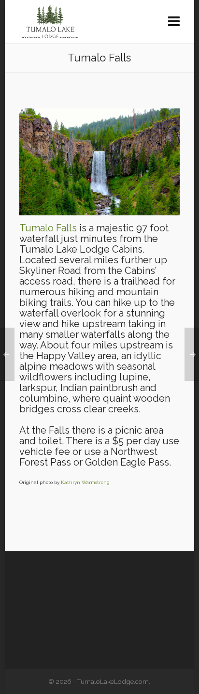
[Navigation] (174, 22)
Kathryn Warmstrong (85, 482)
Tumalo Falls (48, 228)
